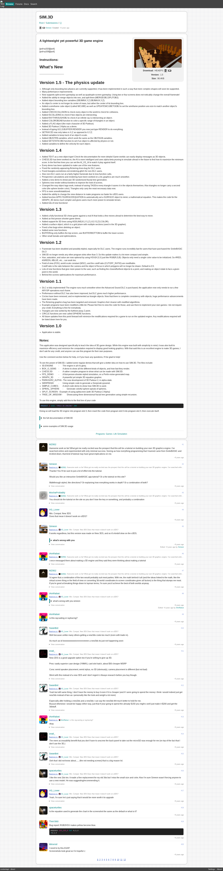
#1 (183, 444)
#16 (182, 771)
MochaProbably (57, 492)
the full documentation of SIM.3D (58, 418)
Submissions (52, 23)
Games (109, 434)
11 (121, 860)
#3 (183, 493)
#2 (183, 464)
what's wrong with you (64, 540)
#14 (182, 734)
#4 (183, 510)
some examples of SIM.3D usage (58, 426)
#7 (183, 571)
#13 (182, 717)
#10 (182, 628)
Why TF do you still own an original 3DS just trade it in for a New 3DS (84, 540)
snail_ (52, 651)
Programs (100, 434)
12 (125, 860)
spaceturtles (55, 770)
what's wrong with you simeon (66, 601)
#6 (183, 554)
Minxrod (53, 844)
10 (118, 860)
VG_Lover (54, 509)
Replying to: (53, 467)
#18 (182, 808)
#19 (182, 821)
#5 (183, 526)
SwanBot (53, 628)
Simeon (48, 28)
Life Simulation (120, 434)
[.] (60, 23)
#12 (182, 685)
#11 (182, 651)
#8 (183, 593)
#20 (182, 844)
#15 (182, 754)
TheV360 (53, 821)
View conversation (58, 486)
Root (41, 23)
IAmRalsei (54, 553)
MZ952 (52, 444)
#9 (183, 614)
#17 (182, 791)
